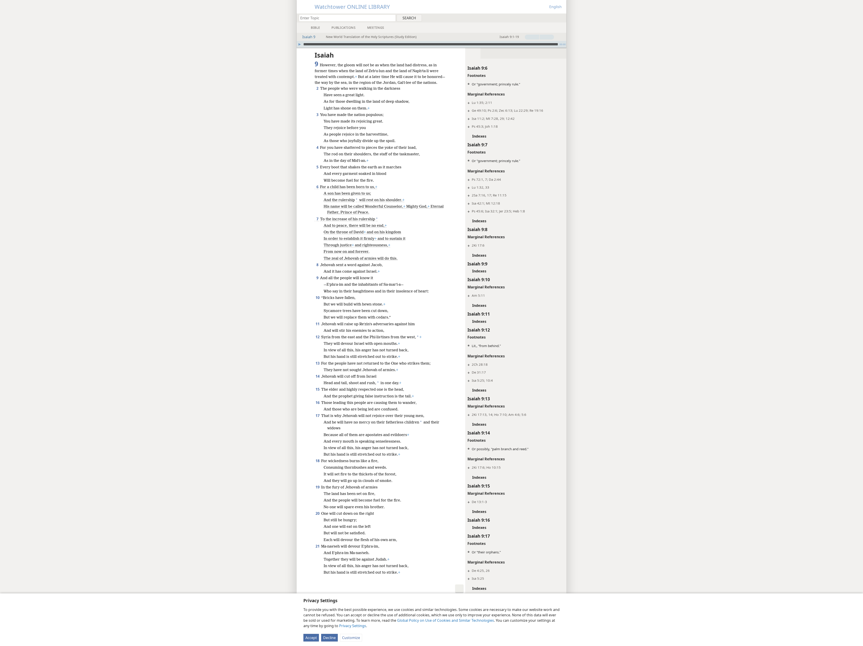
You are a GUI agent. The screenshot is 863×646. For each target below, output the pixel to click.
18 (318, 460)
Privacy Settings (352, 625)
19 (318, 487)
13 (318, 363)
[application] (431, 44)
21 (318, 546)
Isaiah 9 (308, 36)
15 (318, 389)
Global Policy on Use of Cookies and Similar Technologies (445, 620)
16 (318, 402)
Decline (329, 637)
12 (318, 336)
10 (318, 297)
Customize (351, 637)
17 (318, 415)
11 (318, 323)
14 (318, 376)
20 (318, 513)
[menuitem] (561, 17)
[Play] (299, 44)
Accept (311, 637)
